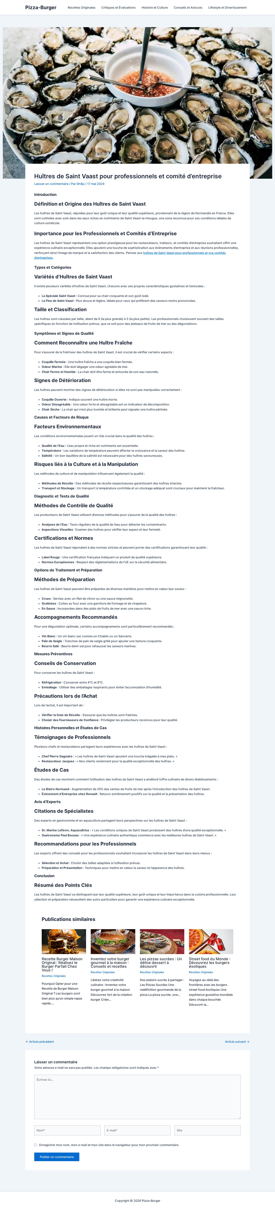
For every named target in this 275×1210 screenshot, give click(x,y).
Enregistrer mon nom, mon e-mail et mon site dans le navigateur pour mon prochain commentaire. (109, 1145)
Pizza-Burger (40, 7)
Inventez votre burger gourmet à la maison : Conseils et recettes (110, 963)
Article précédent (40, 1041)
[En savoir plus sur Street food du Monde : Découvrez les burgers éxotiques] (211, 941)
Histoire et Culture (155, 7)
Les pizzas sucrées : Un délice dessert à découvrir (161, 963)
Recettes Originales (81, 7)
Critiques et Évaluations (118, 7)
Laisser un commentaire (51, 184)
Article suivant (237, 1041)
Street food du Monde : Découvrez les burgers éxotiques (209, 963)
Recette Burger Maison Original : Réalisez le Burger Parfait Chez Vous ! (62, 964)
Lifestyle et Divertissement (227, 7)
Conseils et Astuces (188, 7)
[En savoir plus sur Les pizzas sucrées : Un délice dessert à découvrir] (162, 941)
